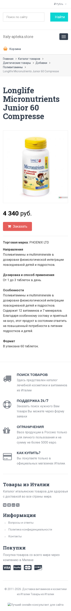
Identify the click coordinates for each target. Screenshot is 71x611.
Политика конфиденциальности (30, 529)
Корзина (14, 49)
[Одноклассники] (9, 505)
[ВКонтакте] (5, 505)
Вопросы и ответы (21, 522)
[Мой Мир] (13, 505)
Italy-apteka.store (18, 36)
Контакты (15, 536)
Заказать (19, 226)
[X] (18, 505)
